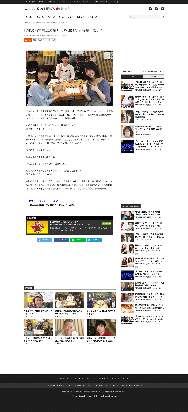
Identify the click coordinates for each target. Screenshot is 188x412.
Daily (132, 76)
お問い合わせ (126, 385)
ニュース (40, 17)
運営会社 (78, 385)
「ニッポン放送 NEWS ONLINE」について (58, 385)
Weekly (153, 76)
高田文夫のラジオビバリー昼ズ (44, 40)
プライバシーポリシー (111, 385)
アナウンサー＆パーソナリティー (58, 2)
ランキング (92, 17)
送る (78, 240)
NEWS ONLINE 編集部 (34, 35)
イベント (115, 2)
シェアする (61, 240)
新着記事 (80, 17)
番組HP (106, 223)
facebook (150, 8)
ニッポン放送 (30, 2)
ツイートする (44, 240)
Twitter (156, 8)
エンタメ (29, 17)
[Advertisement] (142, 45)
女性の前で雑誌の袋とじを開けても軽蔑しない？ (64, 30)
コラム (61, 17)
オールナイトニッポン (81, 2)
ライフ (70, 17)
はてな (94, 240)
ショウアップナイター (100, 2)
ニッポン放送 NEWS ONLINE (51, 9)
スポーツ (51, 17)
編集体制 (99, 385)
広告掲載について (139, 385)
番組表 (41, 2)
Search (162, 17)
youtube (162, 8)
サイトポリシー (88, 385)
